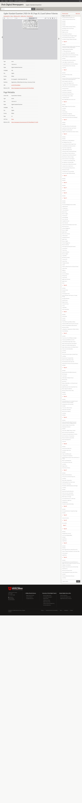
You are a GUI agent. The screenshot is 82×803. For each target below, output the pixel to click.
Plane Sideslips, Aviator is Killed (67, 95)
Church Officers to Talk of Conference (68, 153)
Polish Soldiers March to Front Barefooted (69, 126)
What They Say (64, 379)
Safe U (61, 610)
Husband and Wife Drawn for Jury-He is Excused (70, 323)
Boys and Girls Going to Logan (67, 74)
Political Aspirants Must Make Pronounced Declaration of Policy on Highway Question (69, 423)
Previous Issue (65, 13)
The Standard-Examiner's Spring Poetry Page (69, 510)
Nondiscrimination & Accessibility (52, 610)
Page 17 (65, 187)
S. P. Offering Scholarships (66, 51)
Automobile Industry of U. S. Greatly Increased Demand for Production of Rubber (70, 402)
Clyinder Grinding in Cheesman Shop (68, 425)
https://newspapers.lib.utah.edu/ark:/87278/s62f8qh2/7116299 (24, 122)
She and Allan (64, 523)
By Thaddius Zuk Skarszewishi (67, 129)
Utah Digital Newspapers (47, 596)
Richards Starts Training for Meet (67, 358)
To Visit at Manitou (65, 210)
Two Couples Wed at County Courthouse (69, 60)
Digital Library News (46, 601)
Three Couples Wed (65, 309)
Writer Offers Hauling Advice (67, 480)
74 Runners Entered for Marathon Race (68, 19)
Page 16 (65, 182)
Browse (6, 1)
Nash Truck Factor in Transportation (68, 435)
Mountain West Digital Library (65, 596)
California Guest (65, 235)
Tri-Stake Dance (65, 208)
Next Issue (78, 13)
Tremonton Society (65, 303)
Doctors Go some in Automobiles (67, 493)
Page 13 (65, 119)
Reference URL (17, 16)
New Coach (64, 352)
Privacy (42, 610)
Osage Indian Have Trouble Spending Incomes (70, 84)
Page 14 (65, 133)
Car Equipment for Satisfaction (67, 455)
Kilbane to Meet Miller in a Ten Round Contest (69, 383)
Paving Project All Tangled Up (67, 113)
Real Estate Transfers (65, 169)
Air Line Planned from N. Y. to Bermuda (68, 498)
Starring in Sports (65, 385)
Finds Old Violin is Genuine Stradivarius (68, 115)
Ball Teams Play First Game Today (68, 390)
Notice (63, 283)
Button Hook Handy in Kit (66, 439)
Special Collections (29, 596)
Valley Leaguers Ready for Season (67, 377)
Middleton (64, 270)
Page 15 (65, 175)
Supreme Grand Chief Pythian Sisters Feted (69, 224)
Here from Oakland (65, 273)
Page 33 (65, 543)
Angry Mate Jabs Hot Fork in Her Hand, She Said (70, 54)
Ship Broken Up (64, 568)
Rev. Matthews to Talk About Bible (67, 162)
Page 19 (65, 198)
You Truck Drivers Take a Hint (67, 462)
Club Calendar (64, 316)
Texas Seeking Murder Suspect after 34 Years (69, 572)
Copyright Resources (30, 598)
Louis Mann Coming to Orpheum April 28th (69, 39)
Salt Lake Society (65, 290)
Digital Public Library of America (65, 598)
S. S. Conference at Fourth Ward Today (68, 160)
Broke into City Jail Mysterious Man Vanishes (69, 325)
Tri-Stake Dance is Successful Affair (68, 171)
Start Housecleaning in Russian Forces (68, 167)
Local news (64, 441)
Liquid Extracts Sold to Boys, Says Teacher (69, 128)
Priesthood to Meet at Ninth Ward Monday (69, 151)
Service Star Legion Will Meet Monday (68, 173)
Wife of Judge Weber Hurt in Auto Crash (68, 99)
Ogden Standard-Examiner (34, 5)
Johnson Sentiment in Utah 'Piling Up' (68, 158)
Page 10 (65, 41)
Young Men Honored (65, 221)
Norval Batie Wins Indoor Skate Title (68, 361)
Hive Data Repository (47, 605)
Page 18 (65, 192)
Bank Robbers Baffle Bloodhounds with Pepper (70, 485)
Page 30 (65, 520)
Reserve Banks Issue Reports (67, 33)
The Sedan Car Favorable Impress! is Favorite (69, 434)
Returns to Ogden (65, 213)
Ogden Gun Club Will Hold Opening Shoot (69, 345)
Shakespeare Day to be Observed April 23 (69, 155)
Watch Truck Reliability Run (66, 460)
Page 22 (65, 333)
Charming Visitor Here (66, 293)
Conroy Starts (64, 375)
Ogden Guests (64, 231)
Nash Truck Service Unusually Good (68, 432)
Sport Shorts (64, 381)
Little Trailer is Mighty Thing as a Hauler (68, 430)
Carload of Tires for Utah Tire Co (67, 166)
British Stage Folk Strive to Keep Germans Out (69, 549)
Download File (7, 16)
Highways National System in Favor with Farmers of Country (70, 458)
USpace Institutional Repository (49, 603)
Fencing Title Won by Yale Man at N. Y (68, 17)
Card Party (64, 272)
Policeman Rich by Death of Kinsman (68, 575)
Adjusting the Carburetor (66, 426)
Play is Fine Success (65, 226)
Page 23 (65, 367)
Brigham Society (65, 302)
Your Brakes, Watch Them (66, 450)
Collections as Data (46, 600)
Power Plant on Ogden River (66, 147)
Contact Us (11, 1)
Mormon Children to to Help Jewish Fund (69, 56)
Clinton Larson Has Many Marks (67, 348)
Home (2, 1)
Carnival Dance (64, 248)
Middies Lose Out (65, 32)
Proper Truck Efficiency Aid (66, 453)
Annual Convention (65, 88)
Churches (63, 318)
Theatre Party (64, 250)
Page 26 (65, 443)
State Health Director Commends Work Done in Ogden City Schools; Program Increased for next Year (71, 563)
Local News (64, 67)
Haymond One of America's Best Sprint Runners (70, 363)
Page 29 (65, 515)
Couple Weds (64, 255)
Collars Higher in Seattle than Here (68, 62)
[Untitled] (63, 21)
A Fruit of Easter (65, 553)
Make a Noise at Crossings (66, 496)
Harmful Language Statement (20, 1)
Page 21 (65, 311)
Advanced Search (39, 9)
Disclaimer (66, 610)
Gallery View (23, 16)
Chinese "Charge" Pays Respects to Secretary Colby (70, 551)
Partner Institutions (63, 595)
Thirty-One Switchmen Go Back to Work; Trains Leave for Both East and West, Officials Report (71, 47)
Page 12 (65, 101)
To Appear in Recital (65, 262)
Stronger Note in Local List (66, 533)
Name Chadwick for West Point (67, 81)
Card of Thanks (64, 111)
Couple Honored (65, 206)
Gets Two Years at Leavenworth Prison (68, 86)
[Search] (33, 9)
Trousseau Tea (64, 215)
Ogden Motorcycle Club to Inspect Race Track (69, 386)
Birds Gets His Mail (65, 327)
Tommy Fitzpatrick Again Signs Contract (68, 341)
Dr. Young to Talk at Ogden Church (68, 83)
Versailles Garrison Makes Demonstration (69, 164)
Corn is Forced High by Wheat (67, 535)
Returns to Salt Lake (65, 244)
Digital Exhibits (45, 598)
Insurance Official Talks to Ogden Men (68, 53)
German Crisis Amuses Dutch (67, 570)
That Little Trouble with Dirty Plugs (68, 503)
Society (63, 305)
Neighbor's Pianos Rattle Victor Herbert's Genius (70, 131)
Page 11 (65, 69)
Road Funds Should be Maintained (67, 491)
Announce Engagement (66, 228)
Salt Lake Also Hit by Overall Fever (68, 94)
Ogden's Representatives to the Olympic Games (70, 347)
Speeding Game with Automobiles (67, 404)
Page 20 (65, 285)
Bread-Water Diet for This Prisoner (68, 28)
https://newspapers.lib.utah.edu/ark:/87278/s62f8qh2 (22, 88)
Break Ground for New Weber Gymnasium (69, 372)
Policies (71, 610)
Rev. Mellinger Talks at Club (66, 142)
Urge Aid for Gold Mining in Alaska (68, 494)
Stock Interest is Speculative (66, 92)
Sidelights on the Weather (66, 565)
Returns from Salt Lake (66, 233)
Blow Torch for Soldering (66, 411)
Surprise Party (64, 261)
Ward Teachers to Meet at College (68, 156)
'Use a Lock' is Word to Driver (67, 407)
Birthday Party (64, 275)
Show (12, 119)
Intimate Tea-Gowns (65, 518)
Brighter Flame (64, 466)
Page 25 (65, 417)
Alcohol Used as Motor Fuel (66, 448)
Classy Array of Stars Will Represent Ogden (69, 337)
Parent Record (30, 16)
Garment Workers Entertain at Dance (68, 37)
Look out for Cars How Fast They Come (68, 476)
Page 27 (65, 470)
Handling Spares (65, 502)
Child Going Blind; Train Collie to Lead (68, 482)
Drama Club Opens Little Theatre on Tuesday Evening (69, 296)
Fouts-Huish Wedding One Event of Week (69, 204)
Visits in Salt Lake (65, 219)
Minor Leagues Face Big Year (67, 388)
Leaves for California (65, 252)
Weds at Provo (64, 211)
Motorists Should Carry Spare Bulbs (68, 437)
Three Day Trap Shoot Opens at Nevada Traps (70, 354)
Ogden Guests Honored (66, 279)
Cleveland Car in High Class (66, 500)
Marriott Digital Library (47, 595)
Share (12, 16)
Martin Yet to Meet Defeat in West (68, 359)
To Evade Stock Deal (65, 97)
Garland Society (64, 300)
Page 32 (65, 528)
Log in (80, 1)
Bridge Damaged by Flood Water (67, 49)
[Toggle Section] (62, 41)
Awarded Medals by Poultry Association (68, 145)
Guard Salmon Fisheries (66, 467)
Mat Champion (64, 374)
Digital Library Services (30, 595)
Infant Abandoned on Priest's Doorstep (68, 65)
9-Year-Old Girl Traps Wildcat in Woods (68, 321)
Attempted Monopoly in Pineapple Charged (69, 35)
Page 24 (65, 396)
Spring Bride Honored (65, 237)
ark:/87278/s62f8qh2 (15, 85)
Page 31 (64, 525)
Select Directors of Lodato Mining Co (68, 140)
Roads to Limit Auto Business (67, 474)
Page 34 (65, 557)
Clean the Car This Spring (66, 483)
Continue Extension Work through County (69, 144)
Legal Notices (64, 538)
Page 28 (65, 506)
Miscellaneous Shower (66, 257)
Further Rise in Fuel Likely (66, 409)
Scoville (63, 264)
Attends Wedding (65, 217)
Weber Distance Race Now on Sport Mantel (69, 343)
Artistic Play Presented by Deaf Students (69, 246)
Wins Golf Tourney (65, 30)
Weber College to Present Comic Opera (68, 106)
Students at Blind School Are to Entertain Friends (70, 266)
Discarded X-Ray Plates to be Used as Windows (70, 63)
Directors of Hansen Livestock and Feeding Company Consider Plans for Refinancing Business (71, 79)
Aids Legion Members (65, 298)
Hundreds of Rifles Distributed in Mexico (69, 26)
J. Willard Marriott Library (12, 592)
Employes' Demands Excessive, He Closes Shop (70, 566)
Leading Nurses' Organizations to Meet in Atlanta (70, 329)
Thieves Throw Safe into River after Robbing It (69, 117)
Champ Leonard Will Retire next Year (68, 339)
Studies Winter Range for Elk (67, 149)
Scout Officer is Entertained (66, 90)
